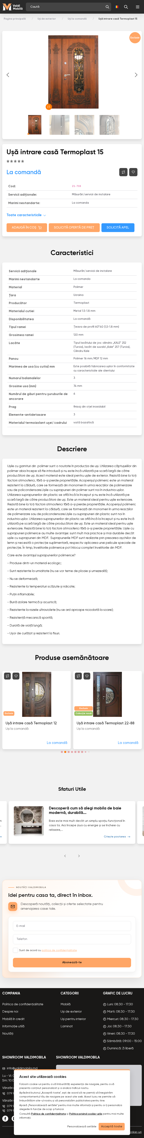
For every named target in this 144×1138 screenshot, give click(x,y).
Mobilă (65, 1004)
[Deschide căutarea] (126, 7)
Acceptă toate (111, 1126)
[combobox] (67, 7)
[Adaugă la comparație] (123, 172)
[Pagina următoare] (136, 75)
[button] (107, 7)
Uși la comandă (77, 19)
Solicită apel (118, 227)
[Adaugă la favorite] (133, 172)
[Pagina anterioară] (8, 75)
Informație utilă (13, 1026)
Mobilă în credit (13, 1019)
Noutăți (7, 1033)
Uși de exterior (47, 19)
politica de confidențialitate (59, 950)
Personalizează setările (81, 1126)
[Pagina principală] (12, 7)
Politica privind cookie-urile (85, 1114)
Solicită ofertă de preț (74, 227)
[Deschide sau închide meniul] (138, 7)
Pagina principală (15, 19)
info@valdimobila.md (22, 1068)
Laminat (67, 1026)
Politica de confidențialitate (22, 1004)
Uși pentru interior (73, 1019)
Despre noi (10, 1011)
